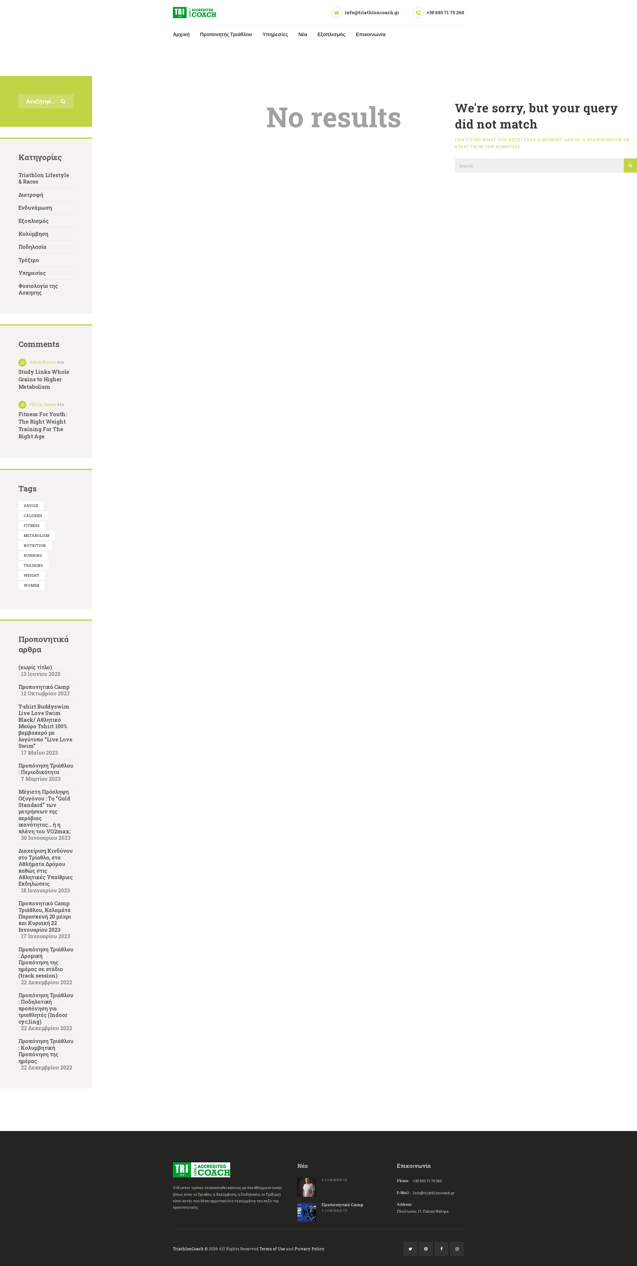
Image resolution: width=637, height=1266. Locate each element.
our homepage (502, 146)
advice (31, 505)
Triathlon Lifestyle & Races (43, 178)
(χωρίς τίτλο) (35, 667)
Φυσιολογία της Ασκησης (38, 289)
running (33, 555)
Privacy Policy (309, 1248)
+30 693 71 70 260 (427, 1181)
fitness (32, 525)
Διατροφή (30, 194)
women (31, 585)
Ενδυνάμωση (35, 207)
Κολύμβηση (33, 233)
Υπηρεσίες (32, 272)
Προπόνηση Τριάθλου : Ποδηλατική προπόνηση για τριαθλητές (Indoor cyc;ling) (45, 1008)
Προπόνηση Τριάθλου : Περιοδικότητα (45, 769)
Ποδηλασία (32, 246)
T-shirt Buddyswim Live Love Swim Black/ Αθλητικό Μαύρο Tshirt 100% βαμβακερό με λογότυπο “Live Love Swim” (45, 726)
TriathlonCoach (188, 1248)
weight (31, 575)
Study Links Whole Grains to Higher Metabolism (43, 379)
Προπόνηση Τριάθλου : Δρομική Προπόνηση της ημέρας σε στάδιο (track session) (45, 962)
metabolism (37, 535)
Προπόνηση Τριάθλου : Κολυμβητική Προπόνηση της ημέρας (45, 1051)
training (33, 565)
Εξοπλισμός (33, 220)
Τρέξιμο (28, 260)
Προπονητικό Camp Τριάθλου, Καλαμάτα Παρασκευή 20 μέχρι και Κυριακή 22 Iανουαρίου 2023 (44, 916)
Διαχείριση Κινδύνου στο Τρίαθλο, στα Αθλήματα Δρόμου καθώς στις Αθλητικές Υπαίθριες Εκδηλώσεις (45, 867)
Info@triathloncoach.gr (434, 1193)
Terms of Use (272, 1248)
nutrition (35, 545)
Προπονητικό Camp (44, 686)
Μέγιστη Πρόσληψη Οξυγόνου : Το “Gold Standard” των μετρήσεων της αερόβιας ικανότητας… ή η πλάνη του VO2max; (44, 811)
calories (33, 515)
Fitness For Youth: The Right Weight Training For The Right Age (42, 425)
